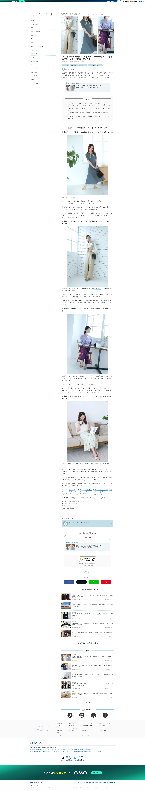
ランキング (34, 39)
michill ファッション (70, 69)
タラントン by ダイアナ (99, 492)
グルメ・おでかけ (35, 68)
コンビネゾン (74, 65)
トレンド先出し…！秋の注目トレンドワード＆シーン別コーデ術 (83, 103)
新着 (32, 35)
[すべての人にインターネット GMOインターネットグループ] (133, 1)
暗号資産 (93, 787)
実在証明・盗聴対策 (34, 751)
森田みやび (111, 636)
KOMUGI (111, 618)
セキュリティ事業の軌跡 (97, 751)
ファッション (34, 50)
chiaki (69, 506)
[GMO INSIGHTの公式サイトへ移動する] (37, 743)
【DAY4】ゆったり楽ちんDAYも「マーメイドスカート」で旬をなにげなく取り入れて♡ (89, 117)
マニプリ (92, 494)
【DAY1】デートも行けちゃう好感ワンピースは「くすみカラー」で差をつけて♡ (89, 106)
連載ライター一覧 (35, 31)
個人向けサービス (99, 787)
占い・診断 (34, 76)
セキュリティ (61, 787)
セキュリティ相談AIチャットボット (85, 749)
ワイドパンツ (92, 65)
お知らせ (33, 20)
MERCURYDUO (84, 494)
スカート (100, 65)
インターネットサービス (34, 787)
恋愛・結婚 (34, 72)
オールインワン (83, 65)
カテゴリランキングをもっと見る (87, 643)
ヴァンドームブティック (100, 489)
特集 (32, 42)
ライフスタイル (35, 61)
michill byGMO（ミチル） (67, 13)
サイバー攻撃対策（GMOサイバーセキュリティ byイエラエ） (52, 751)
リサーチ (77, 787)
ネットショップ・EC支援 (45, 787)
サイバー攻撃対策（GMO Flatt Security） (74, 751)
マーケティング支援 (70, 787)
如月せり (111, 679)
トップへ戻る (87, 572)
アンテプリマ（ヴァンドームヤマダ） (80, 489)
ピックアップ (34, 83)
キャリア (33, 79)
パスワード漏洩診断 (62, 749)
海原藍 (112, 697)
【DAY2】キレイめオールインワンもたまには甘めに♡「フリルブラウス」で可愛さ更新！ (89, 109)
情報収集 (82, 787)
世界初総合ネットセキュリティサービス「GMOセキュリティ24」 (43, 749)
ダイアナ (88, 492)
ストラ (82, 492)
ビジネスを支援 (55, 787)
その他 (106, 787)
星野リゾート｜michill (37, 46)
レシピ (32, 57)
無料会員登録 (34, 24)
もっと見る (87, 702)
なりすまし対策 (87, 751)
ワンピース (66, 65)
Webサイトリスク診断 (72, 749)
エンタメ (33, 64)
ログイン (33, 27)
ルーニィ (99, 494)
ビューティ (34, 53)
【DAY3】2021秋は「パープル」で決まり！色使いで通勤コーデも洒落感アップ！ (88, 113)
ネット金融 (87, 787)
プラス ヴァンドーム (71, 494)
